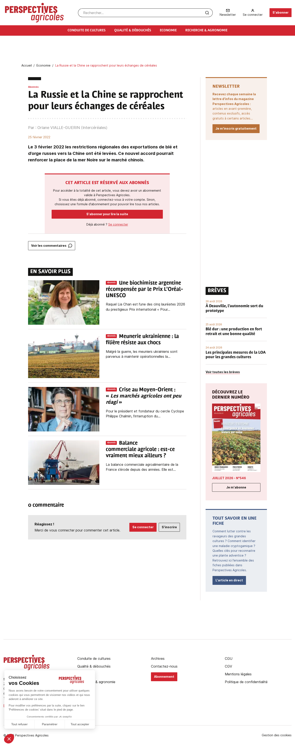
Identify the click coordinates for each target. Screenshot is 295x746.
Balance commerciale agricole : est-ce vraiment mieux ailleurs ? (140, 449)
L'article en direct (229, 580)
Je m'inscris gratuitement (236, 128)
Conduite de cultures (94, 658)
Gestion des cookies (277, 735)
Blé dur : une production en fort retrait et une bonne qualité (234, 332)
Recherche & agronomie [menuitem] (206, 30)
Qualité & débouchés (94, 666)
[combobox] (145, 12)
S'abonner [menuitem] (281, 12)
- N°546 (229, 478)
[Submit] (207, 12)
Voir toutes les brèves (223, 372)
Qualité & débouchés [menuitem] (132, 30)
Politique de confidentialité (246, 682)
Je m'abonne (236, 487)
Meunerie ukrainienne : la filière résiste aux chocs (142, 339)
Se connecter (118, 224)
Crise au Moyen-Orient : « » (143, 396)
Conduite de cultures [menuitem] (87, 30)
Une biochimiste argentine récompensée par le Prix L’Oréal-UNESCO (144, 289)
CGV (228, 666)
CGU (228, 658)
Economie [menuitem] (168, 30)
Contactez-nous (164, 666)
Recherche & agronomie (96, 682)
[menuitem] (227, 13)
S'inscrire (169, 527)
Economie (85, 674)
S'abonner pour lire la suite (107, 214)
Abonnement (164, 676)
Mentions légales (238, 674)
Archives (158, 658)
